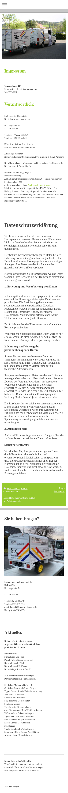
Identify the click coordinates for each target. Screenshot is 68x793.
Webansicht (59, 491)
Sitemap (24, 488)
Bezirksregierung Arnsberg (39, 185)
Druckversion (13, 488)
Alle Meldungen (11, 786)
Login (62, 488)
